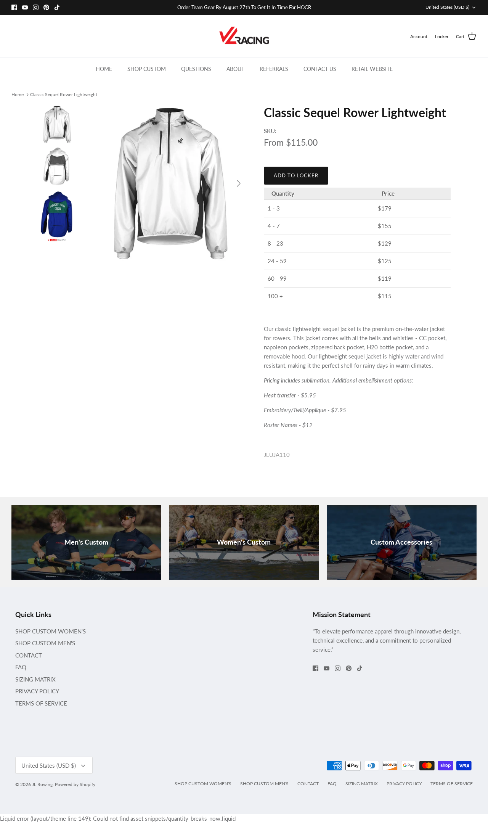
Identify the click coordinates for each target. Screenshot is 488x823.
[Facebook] (14, 7)
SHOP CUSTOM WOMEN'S (50, 631)
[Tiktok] (57, 7)
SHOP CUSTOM (146, 69)
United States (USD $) (447, 7)
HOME (104, 69)
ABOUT (235, 69)
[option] (169, 183)
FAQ (20, 667)
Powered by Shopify (75, 784)
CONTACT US (319, 69)
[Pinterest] (46, 7)
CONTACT (28, 655)
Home (17, 94)
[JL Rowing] (244, 36)
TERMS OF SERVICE (41, 703)
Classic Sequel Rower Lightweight (63, 94)
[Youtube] (25, 7)
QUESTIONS (196, 69)
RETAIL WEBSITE (372, 69)
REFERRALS (274, 69)
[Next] (238, 183)
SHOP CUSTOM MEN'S (45, 643)
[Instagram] (36, 7)
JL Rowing (42, 784)
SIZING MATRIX (35, 679)
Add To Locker (296, 175)
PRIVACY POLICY (37, 691)
